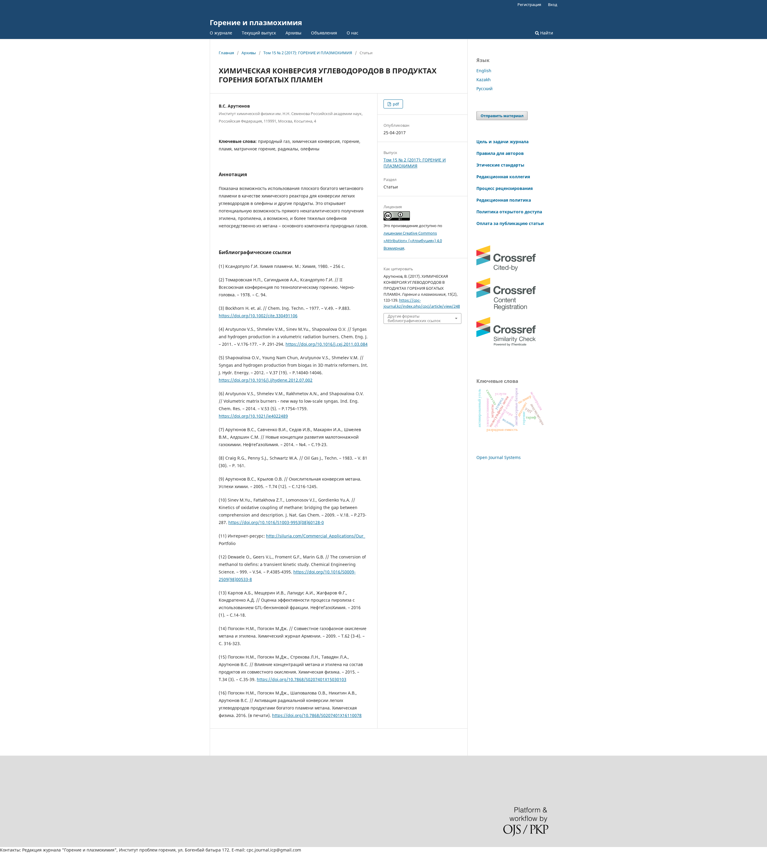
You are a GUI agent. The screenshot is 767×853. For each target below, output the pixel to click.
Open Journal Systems (498, 457)
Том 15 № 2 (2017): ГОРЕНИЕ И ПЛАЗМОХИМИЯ (307, 52)
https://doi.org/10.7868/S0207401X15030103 (301, 679)
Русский (484, 88)
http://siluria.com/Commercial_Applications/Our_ (315, 536)
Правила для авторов (500, 153)
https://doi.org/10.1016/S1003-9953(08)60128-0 (276, 522)
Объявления (324, 33)
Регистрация (529, 4)
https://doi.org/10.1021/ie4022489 (253, 416)
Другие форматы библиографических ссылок (414, 318)
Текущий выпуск (259, 33)
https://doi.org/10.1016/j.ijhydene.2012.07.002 (265, 380)
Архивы (293, 33)
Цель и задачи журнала (502, 141)
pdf (395, 104)
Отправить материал (502, 115)
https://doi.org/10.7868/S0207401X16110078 (317, 715)
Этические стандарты (500, 165)
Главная (226, 52)
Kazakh (483, 79)
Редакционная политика (503, 200)
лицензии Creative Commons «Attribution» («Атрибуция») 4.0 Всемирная (413, 240)
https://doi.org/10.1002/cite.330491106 (258, 315)
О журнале (221, 33)
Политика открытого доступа (509, 212)
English (483, 70)
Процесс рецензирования (504, 188)
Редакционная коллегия (503, 176)
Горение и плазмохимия (256, 22)
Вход (552, 4)
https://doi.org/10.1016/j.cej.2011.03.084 (327, 344)
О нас (352, 33)
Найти (546, 33)
